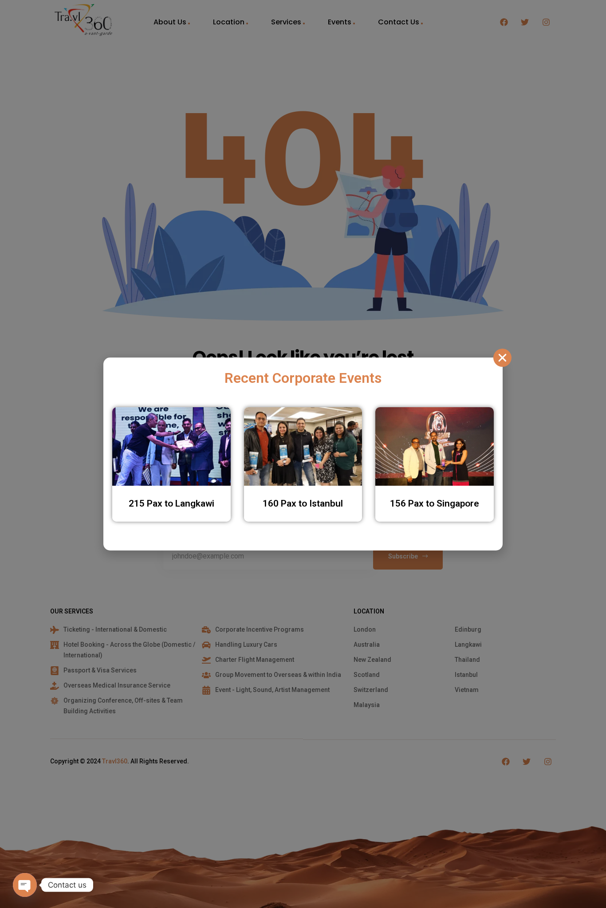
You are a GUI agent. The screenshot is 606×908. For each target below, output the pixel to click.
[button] (502, 358)
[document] (303, 454)
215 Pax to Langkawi (171, 503)
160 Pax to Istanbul (303, 503)
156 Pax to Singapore (434, 503)
